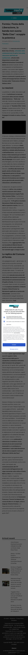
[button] (14, 325)
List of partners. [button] (17, 332)
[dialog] (14, 327)
